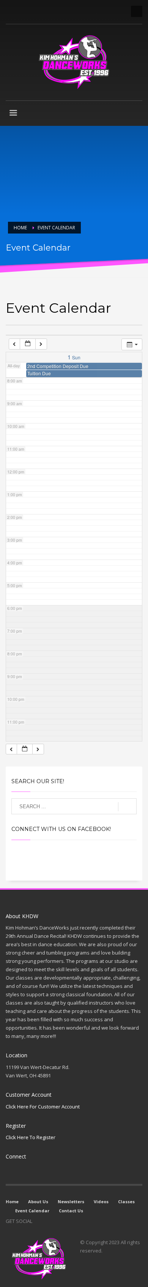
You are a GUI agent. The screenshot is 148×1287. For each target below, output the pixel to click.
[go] (127, 807)
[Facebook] (11, 11)
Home (12, 1201)
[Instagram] (22, 11)
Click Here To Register (30, 1137)
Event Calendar (32, 1210)
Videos (101, 1201)
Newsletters (71, 1201)
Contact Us (71, 1210)
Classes (126, 1201)
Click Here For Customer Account (43, 1106)
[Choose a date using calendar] (28, 344)
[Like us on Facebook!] (38, 1221)
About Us (38, 1201)
